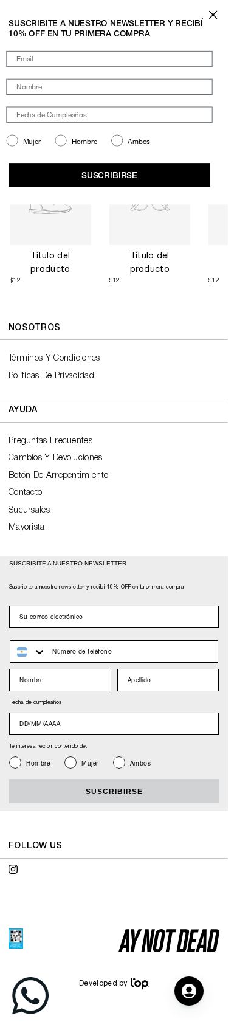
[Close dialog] (213, 15)
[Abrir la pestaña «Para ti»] (189, 991)
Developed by (103, 983)
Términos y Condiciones (54, 358)
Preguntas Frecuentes (50, 441)
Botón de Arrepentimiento (58, 476)
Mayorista (27, 527)
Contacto (25, 493)
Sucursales (29, 510)
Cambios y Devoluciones (56, 458)
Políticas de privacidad (51, 376)
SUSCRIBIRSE (114, 791)
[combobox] (28, 651)
